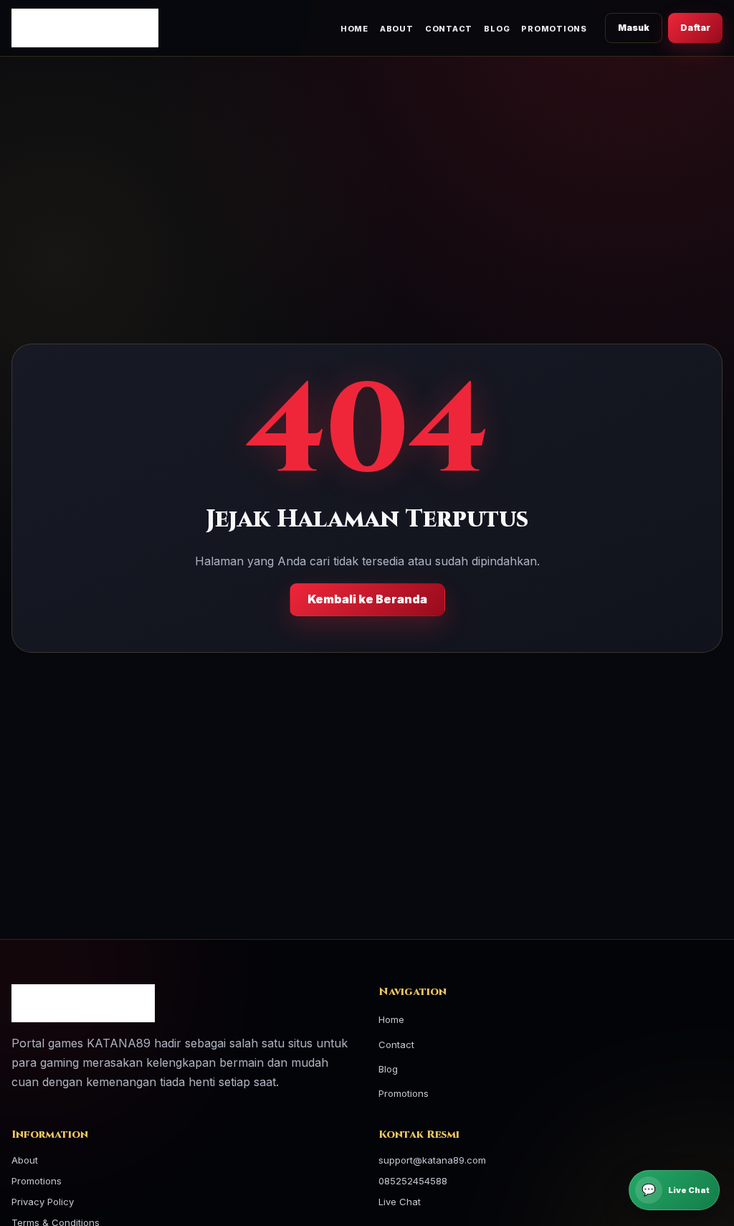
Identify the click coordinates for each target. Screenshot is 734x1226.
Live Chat (399, 1201)
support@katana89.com (432, 1160)
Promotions (554, 29)
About (397, 29)
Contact (448, 29)
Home (354, 29)
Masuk (633, 27)
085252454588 (412, 1181)
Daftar (695, 27)
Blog (497, 29)
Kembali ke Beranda (367, 599)
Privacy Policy (42, 1201)
